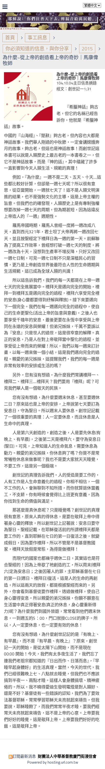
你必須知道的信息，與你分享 (37, 48)
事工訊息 (37, 37)
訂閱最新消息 (24, 756)
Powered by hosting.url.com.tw (52, 762)
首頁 (10, 37)
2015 (87, 48)
